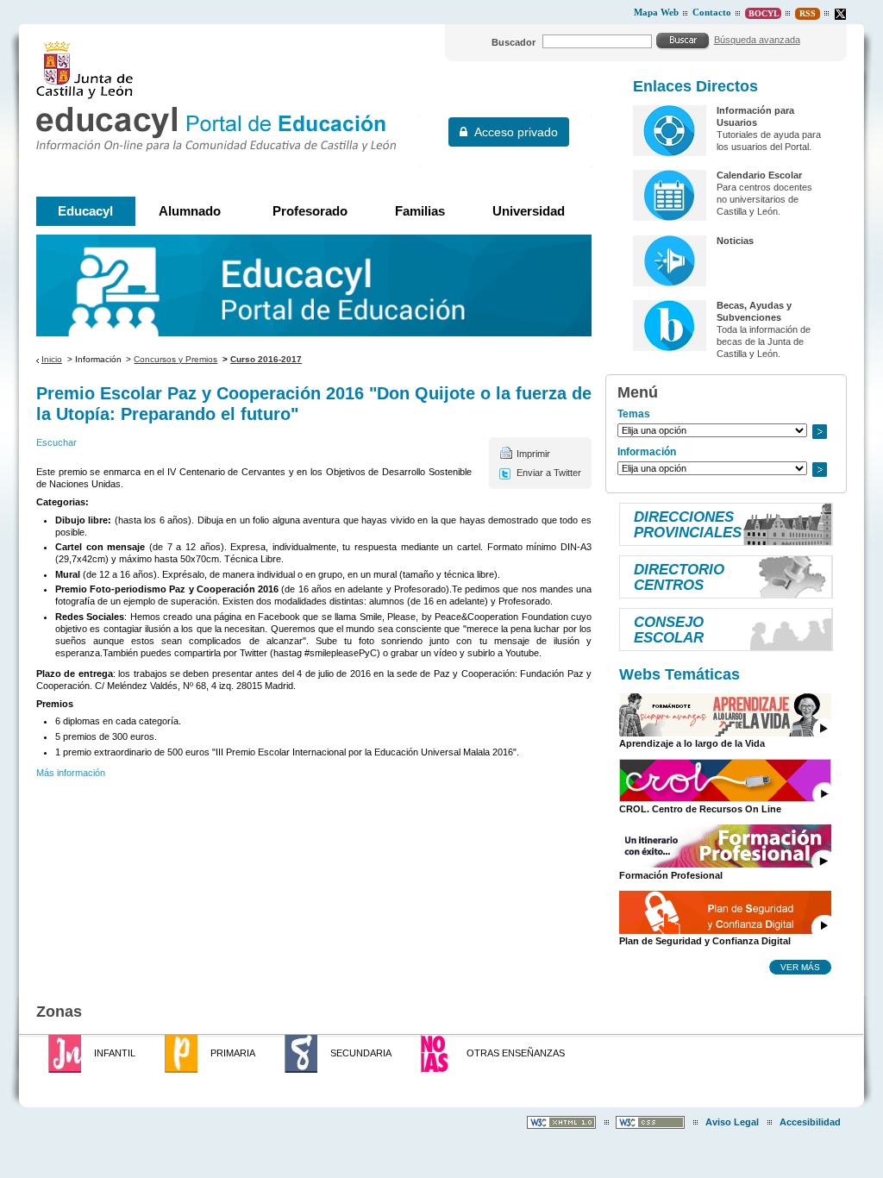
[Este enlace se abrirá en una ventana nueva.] (840, 14)
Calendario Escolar (759, 175)
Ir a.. (819, 431)
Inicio (51, 359)
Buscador (513, 42)
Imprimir (533, 453)
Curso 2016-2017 (266, 359)
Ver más (800, 967)
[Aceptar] (683, 40)
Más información (70, 773)
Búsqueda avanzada (757, 39)
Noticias (735, 240)
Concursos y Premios (175, 359)
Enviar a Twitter (549, 472)
